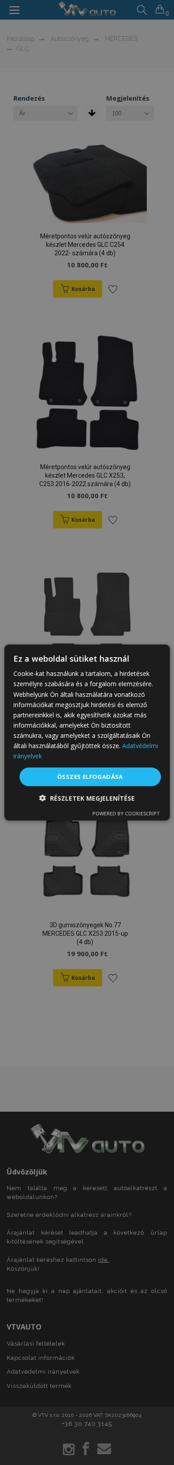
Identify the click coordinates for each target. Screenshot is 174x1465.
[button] (87, 798)
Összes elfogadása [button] (90, 777)
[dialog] (87, 733)
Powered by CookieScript (126, 813)
